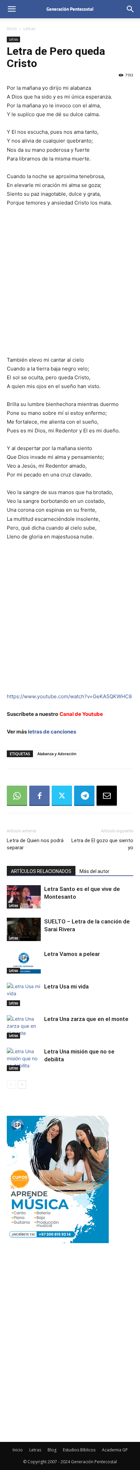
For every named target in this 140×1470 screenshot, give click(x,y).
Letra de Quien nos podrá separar (35, 844)
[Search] (130, 9)
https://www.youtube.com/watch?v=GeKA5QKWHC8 (69, 696)
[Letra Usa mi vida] (24, 994)
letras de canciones (52, 731)
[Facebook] (39, 796)
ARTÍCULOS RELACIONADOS (41, 871)
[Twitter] (62, 796)
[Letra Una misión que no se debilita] (24, 1059)
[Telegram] (84, 796)
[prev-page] (11, 1084)
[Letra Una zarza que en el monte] (24, 1027)
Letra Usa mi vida (66, 986)
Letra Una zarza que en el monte (86, 1019)
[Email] (107, 796)
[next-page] (22, 1084)
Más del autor (94, 871)
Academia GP (115, 1450)
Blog (52, 1450)
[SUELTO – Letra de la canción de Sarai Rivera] (24, 929)
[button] (11, 9)
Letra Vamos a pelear (72, 954)
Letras (29, 28)
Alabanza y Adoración (56, 753)
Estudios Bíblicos (79, 1450)
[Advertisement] (70, 286)
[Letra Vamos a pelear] (24, 962)
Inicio (12, 28)
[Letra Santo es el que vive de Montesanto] (24, 897)
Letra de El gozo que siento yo (102, 844)
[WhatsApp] (17, 796)
